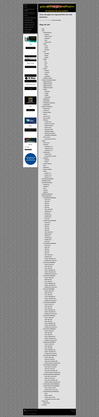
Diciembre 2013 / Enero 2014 (51, 260)
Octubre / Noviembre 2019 (50, 338)
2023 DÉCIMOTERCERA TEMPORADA (51, 374)
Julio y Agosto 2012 (49, 231)
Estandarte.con (46, 184)
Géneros (46, 74)
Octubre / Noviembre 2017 (50, 311)
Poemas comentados (47, 169)
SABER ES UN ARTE (47, 78)
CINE (44, 51)
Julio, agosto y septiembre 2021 (51, 361)
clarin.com (45, 190)
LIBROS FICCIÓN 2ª (47, 83)
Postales (45, 171)
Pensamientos (46, 167)
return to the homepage (56, 20)
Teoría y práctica (46, 137)
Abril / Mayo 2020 (48, 345)
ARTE (43, 30)
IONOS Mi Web (34, 413)
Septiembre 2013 (48, 256)
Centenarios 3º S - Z (49, 150)
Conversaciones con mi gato (50, 156)
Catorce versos (46, 142)
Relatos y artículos (48, 395)
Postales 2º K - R (48, 175)
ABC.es (44, 188)
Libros (44, 165)
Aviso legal (44, 404)
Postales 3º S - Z (48, 176)
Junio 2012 (47, 230)
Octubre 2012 (47, 235)
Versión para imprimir (28, 410)
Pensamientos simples (49, 131)
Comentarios (46, 157)
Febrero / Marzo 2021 (49, 357)
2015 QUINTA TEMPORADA (49, 275)
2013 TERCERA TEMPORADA (49, 243)
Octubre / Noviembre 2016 (50, 298)
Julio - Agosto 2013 (49, 254)
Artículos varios (48, 121)
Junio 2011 (47, 207)
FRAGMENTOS (46, 104)
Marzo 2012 (47, 224)
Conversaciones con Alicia (50, 138)
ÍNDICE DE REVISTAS (47, 195)
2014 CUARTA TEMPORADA (49, 262)
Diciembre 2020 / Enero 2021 (51, 353)
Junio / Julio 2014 (48, 268)
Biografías (47, 34)
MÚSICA (45, 68)
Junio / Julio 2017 (48, 307)
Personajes (47, 49)
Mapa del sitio (35, 410)
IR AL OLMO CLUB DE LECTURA (30, 88)
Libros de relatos (46, 118)
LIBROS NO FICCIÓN (48, 87)
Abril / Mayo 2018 (48, 319)
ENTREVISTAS (46, 100)
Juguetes (45, 114)
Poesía (46, 393)
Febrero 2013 (47, 245)
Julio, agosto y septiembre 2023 (51, 380)
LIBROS (45, 59)
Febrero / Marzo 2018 (49, 317)
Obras (46, 40)
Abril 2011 (47, 203)
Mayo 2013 (47, 250)
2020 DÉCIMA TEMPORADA (49, 342)
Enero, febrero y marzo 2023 (51, 376)
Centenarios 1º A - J (49, 146)
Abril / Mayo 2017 (48, 306)
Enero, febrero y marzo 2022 (51, 366)
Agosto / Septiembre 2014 (50, 269)
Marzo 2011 (47, 201)
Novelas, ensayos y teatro (50, 397)
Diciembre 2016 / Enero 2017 (51, 300)
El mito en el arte (48, 36)
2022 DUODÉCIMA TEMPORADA (50, 364)
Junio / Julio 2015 (48, 281)
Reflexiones (45, 119)
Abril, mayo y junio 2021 (50, 359)
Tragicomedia (47, 97)
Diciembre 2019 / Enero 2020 (51, 340)
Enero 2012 (47, 218)
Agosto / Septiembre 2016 (50, 296)
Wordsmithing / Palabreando (51, 135)
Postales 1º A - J (48, 173)
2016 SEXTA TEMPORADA (49, 288)
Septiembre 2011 (48, 211)
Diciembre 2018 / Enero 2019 (51, 326)
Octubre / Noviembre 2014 (50, 271)
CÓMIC (45, 43)
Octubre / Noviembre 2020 (50, 351)
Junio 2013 (47, 252)
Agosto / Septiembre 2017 (50, 309)
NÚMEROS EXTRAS (46, 180)
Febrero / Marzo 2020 (49, 344)
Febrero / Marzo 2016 (49, 290)
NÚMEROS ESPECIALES (47, 194)
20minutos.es (46, 186)
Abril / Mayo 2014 (48, 266)
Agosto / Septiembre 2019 (50, 336)
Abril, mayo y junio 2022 (50, 368)
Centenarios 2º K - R (49, 148)
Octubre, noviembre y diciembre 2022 (52, 372)
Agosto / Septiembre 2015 (50, 283)
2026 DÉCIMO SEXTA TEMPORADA (51, 391)
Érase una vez (46, 110)
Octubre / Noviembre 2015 (50, 285)
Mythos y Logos (48, 127)
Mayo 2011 (47, 205)
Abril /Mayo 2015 (48, 279)
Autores (46, 45)
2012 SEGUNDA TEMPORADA (49, 220)
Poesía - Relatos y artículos (50, 387)
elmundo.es (45, 192)
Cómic (46, 62)
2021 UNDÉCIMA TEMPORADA (50, 355)
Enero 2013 (47, 241)
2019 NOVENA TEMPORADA (49, 328)
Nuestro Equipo (46, 402)
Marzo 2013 (47, 247)
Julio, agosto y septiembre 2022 (51, 370)
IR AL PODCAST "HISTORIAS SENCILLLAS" (30, 130)
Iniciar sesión (73, 410)
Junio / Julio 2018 (48, 321)
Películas (46, 57)
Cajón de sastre (48, 154)
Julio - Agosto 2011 (49, 209)
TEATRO (45, 89)
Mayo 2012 (47, 228)
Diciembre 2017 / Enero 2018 (51, 313)
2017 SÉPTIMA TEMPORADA (49, 302)
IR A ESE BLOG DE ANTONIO (30, 66)
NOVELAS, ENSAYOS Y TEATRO (49, 80)
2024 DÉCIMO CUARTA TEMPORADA (51, 383)
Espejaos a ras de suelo (49, 123)
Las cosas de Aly (46, 116)
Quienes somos (45, 401)
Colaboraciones (48, 42)
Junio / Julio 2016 (48, 294)
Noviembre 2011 (48, 214)
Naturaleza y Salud (49, 129)
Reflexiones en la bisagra (50, 133)
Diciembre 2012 (48, 239)
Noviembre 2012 (48, 237)
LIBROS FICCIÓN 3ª (47, 85)
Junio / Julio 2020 (48, 347)
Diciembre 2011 (48, 216)
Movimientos (47, 38)
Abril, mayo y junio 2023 (50, 378)
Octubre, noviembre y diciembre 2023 (52, 382)
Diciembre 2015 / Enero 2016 (51, 287)
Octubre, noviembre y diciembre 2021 (52, 363)
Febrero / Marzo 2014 (49, 264)
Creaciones (47, 72)
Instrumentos (47, 76)
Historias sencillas (47, 112)
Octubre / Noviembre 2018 (50, 325)
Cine (46, 64)
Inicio (43, 28)
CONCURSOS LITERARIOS (47, 178)
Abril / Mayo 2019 (48, 332)
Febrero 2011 (47, 199)
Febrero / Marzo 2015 (49, 277)
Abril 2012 (47, 226)
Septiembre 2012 (48, 233)
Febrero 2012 (47, 222)
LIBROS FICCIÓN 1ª (47, 81)
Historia (46, 47)
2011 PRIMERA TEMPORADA (49, 197)
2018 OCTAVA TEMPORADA (49, 315)
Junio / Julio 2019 (48, 334)
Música (46, 66)
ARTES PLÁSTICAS (47, 32)
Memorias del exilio (49, 125)
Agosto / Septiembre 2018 (50, 323)
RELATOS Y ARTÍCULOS (47, 106)
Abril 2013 (47, 249)
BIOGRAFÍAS (46, 99)
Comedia (46, 93)
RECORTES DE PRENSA (47, 182)
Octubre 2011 (47, 213)
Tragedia (46, 95)
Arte (45, 61)
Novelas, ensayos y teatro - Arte (51, 389)
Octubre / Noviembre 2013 (50, 258)
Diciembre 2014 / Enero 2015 (51, 273)
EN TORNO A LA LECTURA (49, 102)
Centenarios (45, 144)
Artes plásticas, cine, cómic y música (52, 399)
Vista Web (73, 411)
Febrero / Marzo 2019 (49, 330)
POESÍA (43, 140)
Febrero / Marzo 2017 (49, 304)
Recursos (46, 161)
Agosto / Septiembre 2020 (50, 349)
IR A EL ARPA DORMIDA (31, 47)
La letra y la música (47, 163)
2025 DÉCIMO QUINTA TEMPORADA (51, 385)
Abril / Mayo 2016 (48, 292)
